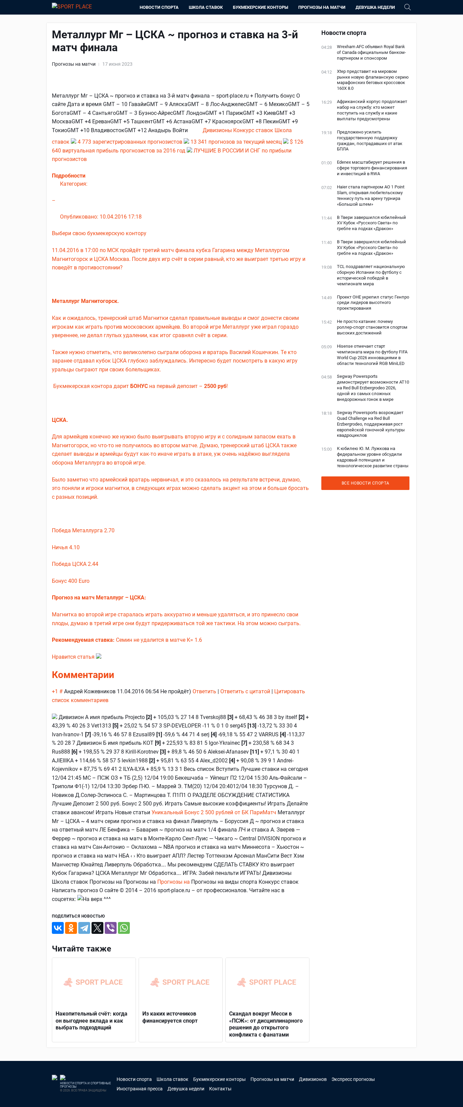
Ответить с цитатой (245, 691)
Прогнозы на (174, 882)
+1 (55, 691)
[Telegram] (84, 928)
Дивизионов (313, 1079)
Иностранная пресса (140, 1088)
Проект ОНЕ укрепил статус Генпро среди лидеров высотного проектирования (373, 302)
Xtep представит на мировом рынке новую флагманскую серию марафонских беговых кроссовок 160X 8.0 (373, 80)
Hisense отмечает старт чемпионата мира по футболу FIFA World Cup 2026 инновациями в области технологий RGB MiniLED (372, 355)
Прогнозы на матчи (321, 7)
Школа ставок (206, 7)
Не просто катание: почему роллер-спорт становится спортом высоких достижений (372, 327)
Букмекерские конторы (260, 7)
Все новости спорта (365, 483)
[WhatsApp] (124, 928)
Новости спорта (159, 7)
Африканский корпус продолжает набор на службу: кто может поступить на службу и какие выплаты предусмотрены (372, 110)
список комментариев (80, 700)
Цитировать (289, 691)
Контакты (220, 1088)
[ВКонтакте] (58, 928)
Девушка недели (375, 7)
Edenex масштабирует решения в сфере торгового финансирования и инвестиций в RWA (372, 168)
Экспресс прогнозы (353, 1079)
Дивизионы (218, 130)
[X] (97, 928)
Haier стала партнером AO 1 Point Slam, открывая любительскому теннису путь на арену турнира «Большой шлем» (370, 195)
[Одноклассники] (71, 928)
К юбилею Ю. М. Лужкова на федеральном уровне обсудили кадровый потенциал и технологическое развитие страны (372, 457)
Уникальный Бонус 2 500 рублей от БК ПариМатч (214, 812)
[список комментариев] (118, 674)
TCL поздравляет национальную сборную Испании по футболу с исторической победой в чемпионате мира (371, 275)
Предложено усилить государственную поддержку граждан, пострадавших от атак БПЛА (369, 140)
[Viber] (111, 928)
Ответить (204, 691)
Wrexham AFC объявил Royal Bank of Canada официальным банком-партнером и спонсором (371, 52)
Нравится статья (74, 657)
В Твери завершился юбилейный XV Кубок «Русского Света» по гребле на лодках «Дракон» (371, 223)
